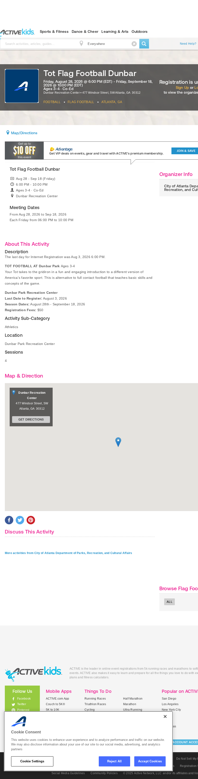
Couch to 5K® (55, 704)
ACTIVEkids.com (33, 674)
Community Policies (104, 773)
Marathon (129, 704)
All (169, 602)
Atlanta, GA (111, 102)
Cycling (90, 709)
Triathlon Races (95, 704)
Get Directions (31, 419)
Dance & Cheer (85, 31)
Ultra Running (132, 709)
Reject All (114, 761)
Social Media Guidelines (68, 773)
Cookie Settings (32, 761)
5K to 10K (52, 709)
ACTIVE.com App (57, 698)
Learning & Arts (114, 31)
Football (51, 102)
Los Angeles (170, 704)
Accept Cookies (150, 761)
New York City (171, 709)
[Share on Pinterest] (31, 520)
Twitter (21, 704)
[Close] (165, 716)
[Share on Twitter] (20, 520)
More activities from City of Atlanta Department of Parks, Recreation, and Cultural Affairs (68, 553)
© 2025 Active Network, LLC (142, 773)
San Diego (169, 698)
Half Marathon (132, 698)
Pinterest (23, 710)
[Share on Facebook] (9, 520)
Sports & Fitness (54, 31)
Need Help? (188, 43)
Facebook (24, 698)
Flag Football (81, 102)
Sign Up (182, 87)
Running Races (95, 698)
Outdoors (140, 31)
